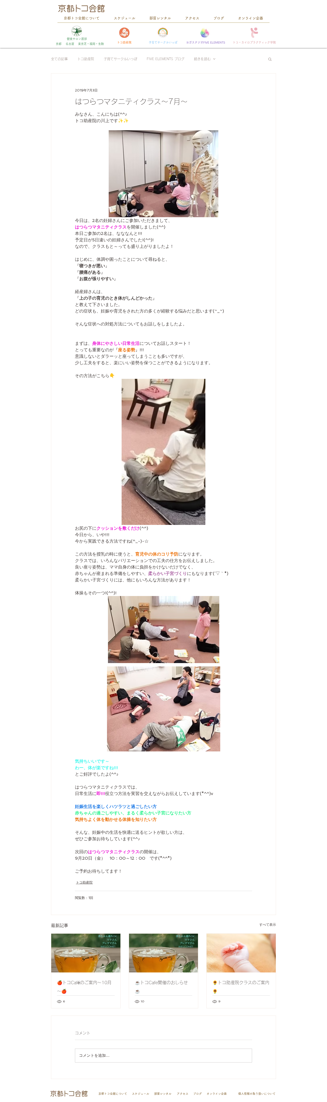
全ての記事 (59, 59)
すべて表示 (267, 924)
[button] (270, 59)
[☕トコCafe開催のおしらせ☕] (163, 953)
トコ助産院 (85, 59)
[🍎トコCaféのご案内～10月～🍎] (85, 953)
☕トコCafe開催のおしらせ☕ (161, 986)
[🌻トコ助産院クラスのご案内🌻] (241, 953)
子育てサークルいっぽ (120, 59)
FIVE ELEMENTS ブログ (165, 59)
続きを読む (202, 59)
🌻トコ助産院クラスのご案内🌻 (240, 986)
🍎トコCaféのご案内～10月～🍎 (84, 986)
